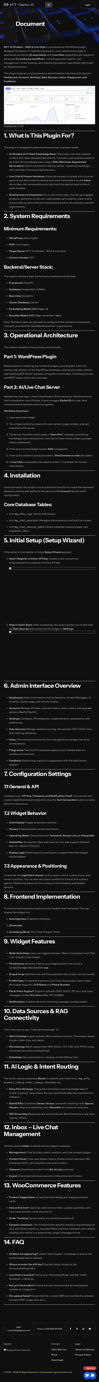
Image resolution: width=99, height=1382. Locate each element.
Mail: (18, 1327)
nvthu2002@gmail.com (18, 1330)
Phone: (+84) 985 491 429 (49, 1328)
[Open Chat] (92, 1375)
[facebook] (70, 1329)
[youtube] (89, 1329)
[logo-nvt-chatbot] (19, 4)
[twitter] (77, 1329)
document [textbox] (30, 23)
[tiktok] (83, 1329)
